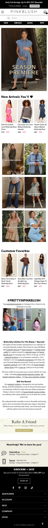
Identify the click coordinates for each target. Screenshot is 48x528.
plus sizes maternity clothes (35, 377)
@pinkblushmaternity (14, 304)
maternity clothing (14, 384)
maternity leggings (11, 357)
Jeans (30, 23)
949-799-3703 (21, 460)
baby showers (27, 350)
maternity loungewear (26, 360)
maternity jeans (30, 352)
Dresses (18, 23)
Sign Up (24, 481)
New (6, 23)
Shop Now (35, 6)
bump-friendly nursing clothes (34, 392)
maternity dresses (12, 350)
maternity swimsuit (10, 365)
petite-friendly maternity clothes (28, 375)
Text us (12, 460)
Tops (42, 23)
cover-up (22, 368)
